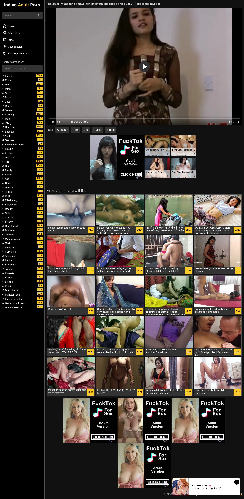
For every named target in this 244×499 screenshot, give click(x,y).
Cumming (10, 251)
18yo (7, 101)
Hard (7, 166)
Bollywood (10, 204)
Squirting (9, 256)
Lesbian (9, 131)
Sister (7, 93)
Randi (8, 106)
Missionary (10, 200)
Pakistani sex (12, 294)
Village (8, 123)
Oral (7, 243)
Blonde (8, 281)
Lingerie (9, 273)
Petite (7, 196)
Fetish (8, 277)
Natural (8, 187)
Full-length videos (17, 53)
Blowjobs (9, 247)
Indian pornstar (13, 298)
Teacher (9, 140)
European (10, 264)
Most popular (14, 46)
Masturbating (12, 238)
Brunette (9, 230)
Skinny (8, 221)
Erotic (7, 80)
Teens (8, 191)
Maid (7, 118)
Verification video (14, 144)
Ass (6, 178)
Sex (86, 129)
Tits (6, 161)
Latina (8, 260)
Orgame (9, 234)
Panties (8, 286)
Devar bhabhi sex (14, 303)
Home (10, 26)
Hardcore (10, 127)
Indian (8, 76)
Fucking (9, 114)
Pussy (97, 129)
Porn (76, 129)
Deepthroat (11, 226)
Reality (8, 208)
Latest (10, 39)
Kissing (8, 148)
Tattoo (8, 268)
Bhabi (7, 97)
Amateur (62, 129)
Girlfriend (9, 157)
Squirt (8, 174)
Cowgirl (8, 217)
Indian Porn (22, 5)
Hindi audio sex (13, 307)
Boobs (110, 129)
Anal (7, 136)
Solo (7, 213)
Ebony (8, 153)
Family (8, 170)
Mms (7, 88)
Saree (8, 110)
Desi (7, 84)
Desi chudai (11, 290)
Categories (13, 33)
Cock (7, 183)
